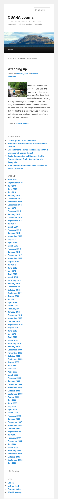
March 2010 (13, 340)
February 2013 (14, 248)
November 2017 (15, 201)
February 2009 (14, 378)
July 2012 (12, 264)
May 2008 (12, 406)
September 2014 (15, 220)
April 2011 (12, 302)
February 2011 (14, 308)
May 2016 (12, 207)
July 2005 (12, 463)
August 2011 (13, 296)
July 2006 (12, 444)
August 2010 (13, 327)
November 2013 (15, 236)
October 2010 (14, 321)
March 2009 (13, 374)
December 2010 (15, 315)
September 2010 (15, 324)
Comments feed (15, 489)
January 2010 (14, 346)
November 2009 (15, 352)
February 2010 (14, 343)
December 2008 (15, 384)
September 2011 (15, 293)
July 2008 (12, 400)
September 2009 (15, 359)
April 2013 (12, 242)
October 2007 (14, 428)
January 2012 (14, 283)
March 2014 (13, 226)
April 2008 (12, 409)
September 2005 (15, 459)
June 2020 (12, 179)
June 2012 (12, 267)
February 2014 (14, 229)
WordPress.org (15, 492)
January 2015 (14, 214)
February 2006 (14, 450)
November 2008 (15, 387)
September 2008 (15, 393)
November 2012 (15, 258)
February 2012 (14, 280)
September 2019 (15, 182)
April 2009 (12, 371)
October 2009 (14, 355)
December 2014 (15, 217)
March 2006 (13, 447)
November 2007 (15, 425)
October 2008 (14, 390)
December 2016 (15, 204)
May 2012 (12, 270)
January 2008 (14, 419)
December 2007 (15, 422)
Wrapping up (17, 69)
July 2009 (12, 365)
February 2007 (14, 437)
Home (10, 49)
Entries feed (13, 485)
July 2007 (12, 434)
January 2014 (14, 233)
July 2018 (12, 192)
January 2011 (14, 311)
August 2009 (13, 362)
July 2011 (12, 299)
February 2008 (14, 415)
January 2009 (14, 381)
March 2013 (13, 245)
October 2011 (14, 289)
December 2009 (15, 349)
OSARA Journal (21, 17)
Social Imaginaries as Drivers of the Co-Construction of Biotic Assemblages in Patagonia (26, 159)
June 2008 (12, 403)
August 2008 (13, 397)
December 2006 (15, 441)
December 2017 (15, 198)
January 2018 (14, 195)
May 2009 (12, 368)
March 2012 (13, 277)
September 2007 (15, 431)
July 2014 (12, 223)
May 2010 (12, 333)
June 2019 (12, 189)
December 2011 (15, 286)
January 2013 (14, 252)
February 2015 (14, 211)
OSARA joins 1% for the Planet (22, 140)
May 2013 (12, 239)
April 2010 (12, 337)
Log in (11, 482)
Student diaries (22, 123)
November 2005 (15, 453)
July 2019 (12, 185)
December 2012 (15, 255)
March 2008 (13, 412)
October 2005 (14, 456)
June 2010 (12, 330)
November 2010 (15, 318)
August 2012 (13, 261)
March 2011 (13, 305)
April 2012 (12, 274)
